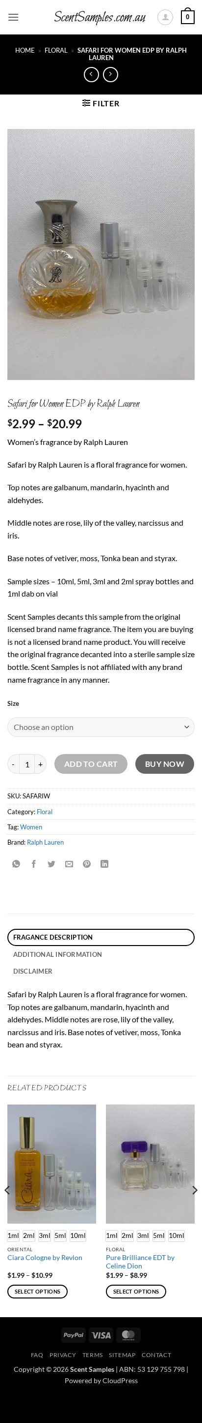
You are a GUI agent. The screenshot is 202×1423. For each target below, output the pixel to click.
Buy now (164, 763)
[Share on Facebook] (34, 864)
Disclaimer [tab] (33, 971)
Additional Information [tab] (57, 954)
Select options (38, 1291)
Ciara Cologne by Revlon (44, 1258)
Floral (56, 50)
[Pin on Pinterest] (87, 864)
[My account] (165, 17)
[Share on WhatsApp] (16, 864)
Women (31, 827)
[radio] (29, 1236)
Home (25, 50)
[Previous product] (110, 74)
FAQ (37, 1355)
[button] (13, 17)
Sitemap (122, 1355)
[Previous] (8, 1210)
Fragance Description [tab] (53, 937)
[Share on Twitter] (52, 864)
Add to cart (91, 763)
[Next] (194, 1210)
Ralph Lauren (45, 842)
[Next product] (91, 74)
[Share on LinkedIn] (105, 864)
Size (13, 703)
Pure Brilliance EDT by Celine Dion (140, 1262)
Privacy (63, 1355)
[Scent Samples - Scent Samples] (100, 17)
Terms (92, 1355)
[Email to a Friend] (69, 864)
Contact (156, 1355)
